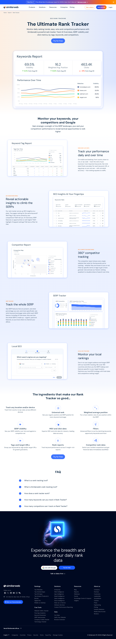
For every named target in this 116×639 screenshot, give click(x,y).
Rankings (37, 586)
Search (10, 12)
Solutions (57, 586)
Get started (101, 7)
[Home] (11, 7)
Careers (96, 600)
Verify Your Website (60, 617)
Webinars (77, 594)
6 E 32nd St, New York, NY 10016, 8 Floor (18, 597)
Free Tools (37, 607)
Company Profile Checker (41, 619)
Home (5, 12)
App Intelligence (59, 594)
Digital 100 (37, 600)
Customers (97, 594)
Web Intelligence (59, 592)
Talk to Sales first (57, 574)
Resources (77, 586)
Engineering (97, 605)
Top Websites (38, 589)
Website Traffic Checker (41, 611)
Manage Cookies (58, 635)
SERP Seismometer (39, 617)
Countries (22, 635)
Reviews (96, 614)
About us (97, 586)
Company (97, 589)
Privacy (29, 635)
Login (110, 7)
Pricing (96, 607)
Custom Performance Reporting (63, 607)
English (6, 635)
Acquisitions (97, 598)
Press (95, 603)
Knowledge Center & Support (82, 598)
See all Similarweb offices (11, 628)
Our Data (57, 615)
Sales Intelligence (59, 598)
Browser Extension (59, 619)
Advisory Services (59, 605)
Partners (96, 592)
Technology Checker (40, 622)
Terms (42, 635)
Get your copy (81, 2)
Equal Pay (48, 635)
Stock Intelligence (59, 600)
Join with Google (50, 568)
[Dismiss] (113, 2)
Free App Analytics (39, 613)
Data (55, 612)
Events (76, 596)
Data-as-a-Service (60, 603)
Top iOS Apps (38, 594)
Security (35, 635)
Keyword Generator (40, 615)
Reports (76, 592)
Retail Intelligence (59, 596)
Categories (15, 635)
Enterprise (57, 589)
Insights (76, 600)
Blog (75, 589)
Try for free (58, 41)
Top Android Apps (39, 592)
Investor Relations (99, 609)
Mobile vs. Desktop (39, 603)
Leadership (97, 596)
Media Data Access (99, 611)
